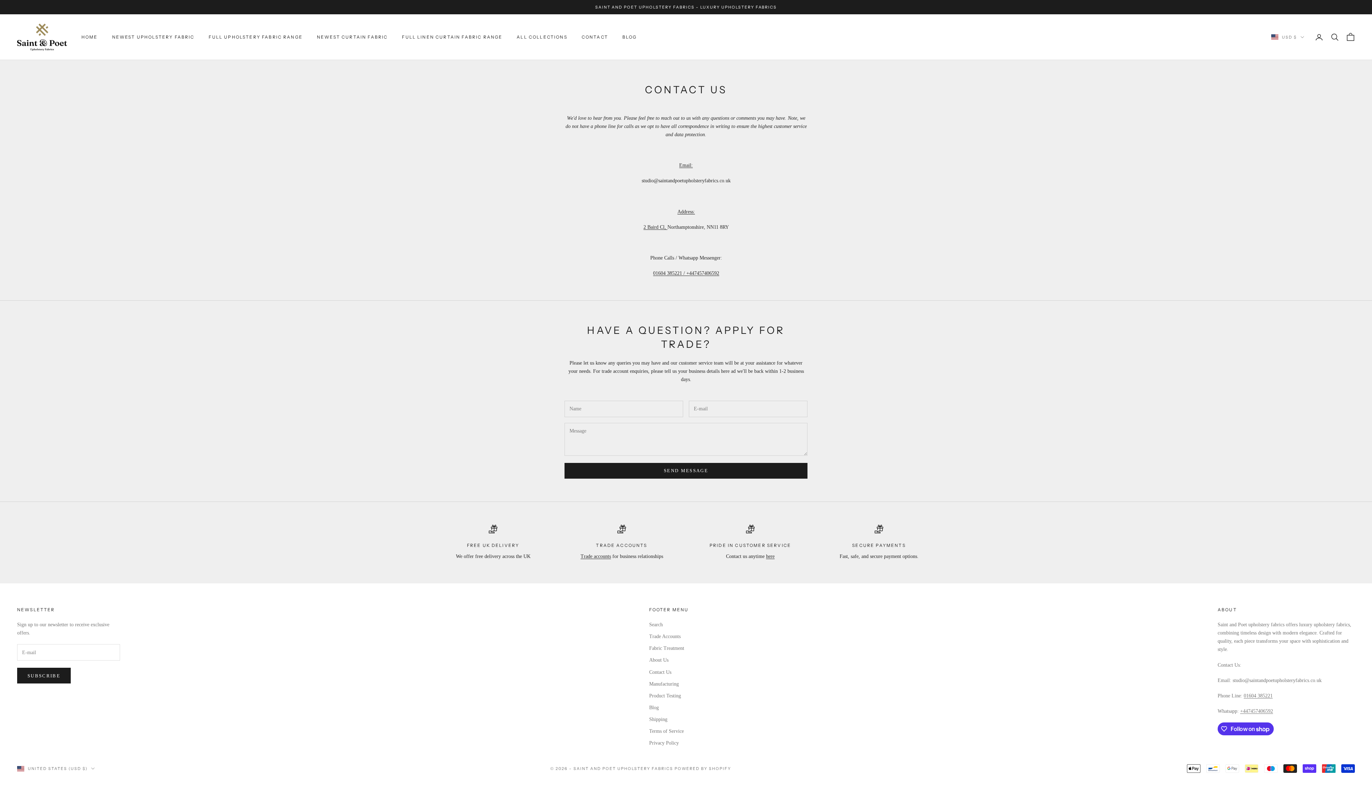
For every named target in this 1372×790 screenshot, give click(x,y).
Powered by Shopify (703, 768)
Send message (686, 470)
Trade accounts (596, 556)
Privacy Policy (664, 743)
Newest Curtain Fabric (352, 37)
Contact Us (660, 672)
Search (656, 624)
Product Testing (665, 695)
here (770, 556)
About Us (658, 660)
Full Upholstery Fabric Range (255, 37)
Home (89, 37)
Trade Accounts (665, 636)
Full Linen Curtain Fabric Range (452, 37)
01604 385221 (1258, 695)
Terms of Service (666, 731)
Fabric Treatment (666, 648)
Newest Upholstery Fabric (153, 37)
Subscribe (44, 675)
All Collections (542, 37)
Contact (595, 37)
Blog (629, 37)
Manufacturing (664, 684)
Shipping (658, 719)
